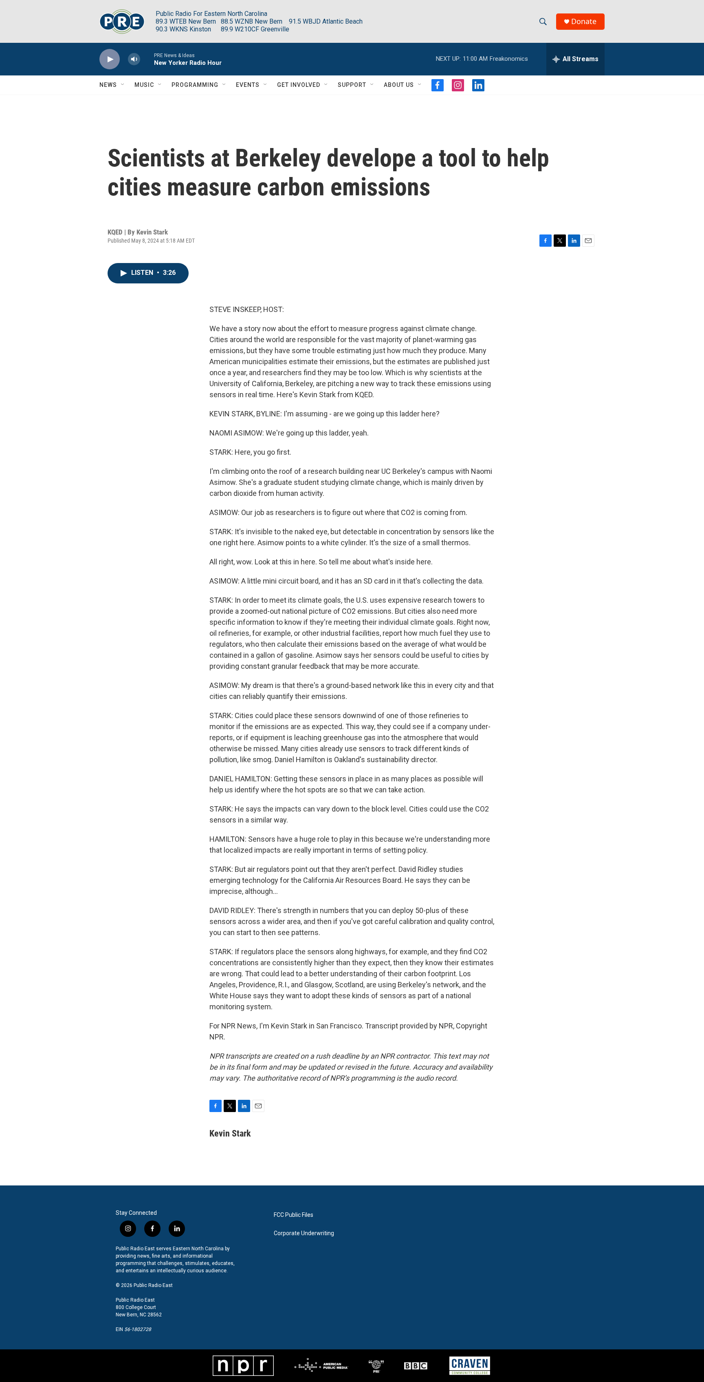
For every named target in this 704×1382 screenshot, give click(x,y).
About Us (399, 85)
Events (248, 85)
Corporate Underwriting (304, 1233)
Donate (583, 21)
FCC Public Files (293, 1215)
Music (144, 85)
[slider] (147, 59)
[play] (109, 59)
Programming (195, 85)
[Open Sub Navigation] (123, 85)
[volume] (134, 59)
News (108, 85)
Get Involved (298, 85)
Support (352, 85)
